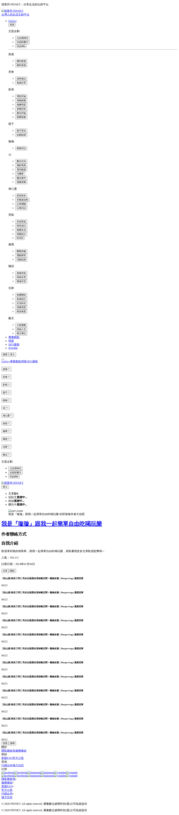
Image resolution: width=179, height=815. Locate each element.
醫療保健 (21, 251)
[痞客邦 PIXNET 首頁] (12, 482)
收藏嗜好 (21, 294)
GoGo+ (12, 20)
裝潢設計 (21, 299)
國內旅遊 (21, 61)
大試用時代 (22, 38)
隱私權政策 (8, 750)
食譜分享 (21, 82)
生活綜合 (21, 303)
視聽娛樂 (21, 100)
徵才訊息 (18, 765)
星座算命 (21, 195)
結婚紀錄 (21, 134)
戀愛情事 (21, 117)
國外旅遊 (21, 65)
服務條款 (21, 750)
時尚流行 (21, 225)
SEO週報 (13, 344)
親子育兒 (21, 130)
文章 (5, 571)
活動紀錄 (21, 259)
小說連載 (21, 325)
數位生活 (21, 161)
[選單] (2, 359)
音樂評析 (21, 108)
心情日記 (21, 208)
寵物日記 (21, 148)
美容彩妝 (21, 221)
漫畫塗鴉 (21, 182)
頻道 (12, 24)
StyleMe (21, 46)
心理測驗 (21, 204)
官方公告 (18, 758)
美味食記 (21, 78)
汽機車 (20, 173)
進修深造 (21, 273)
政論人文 (21, 329)
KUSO (20, 238)
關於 (12, 571)
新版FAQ (7, 758)
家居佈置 (21, 311)
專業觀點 (14, 337)
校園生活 (21, 230)
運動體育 (21, 255)
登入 (12, 354)
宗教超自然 (22, 199)
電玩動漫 (21, 169)
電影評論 (21, 96)
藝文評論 (21, 113)
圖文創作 (21, 178)
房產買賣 (21, 307)
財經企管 (21, 277)
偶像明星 (21, 104)
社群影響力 (22, 42)
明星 (11, 340)
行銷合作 (7, 765)
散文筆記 (21, 333)
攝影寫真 (21, 165)
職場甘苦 (21, 281)
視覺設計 (21, 234)
